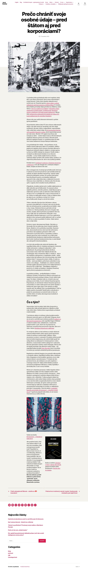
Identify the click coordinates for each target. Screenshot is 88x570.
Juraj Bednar (4, 3)
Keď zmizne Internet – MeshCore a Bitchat (20, 522)
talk (9, 555)
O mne (61, 2)
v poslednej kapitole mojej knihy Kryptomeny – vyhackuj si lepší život (42, 390)
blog (9, 551)
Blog (21, 2)
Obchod (57, 2)
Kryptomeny (69, 2)
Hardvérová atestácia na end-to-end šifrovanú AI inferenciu (25, 519)
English (16, 2)
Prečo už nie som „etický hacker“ (18, 530)
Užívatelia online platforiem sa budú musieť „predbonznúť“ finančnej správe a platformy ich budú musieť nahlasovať (43, 110)
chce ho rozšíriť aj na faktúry (39, 109)
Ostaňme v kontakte (50, 4)
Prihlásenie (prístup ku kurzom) (65, 4)
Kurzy (46, 2)
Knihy (51, 2)
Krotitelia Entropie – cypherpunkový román (33, 2)
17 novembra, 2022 (44, 36)
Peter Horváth (45, 348)
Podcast (41, 4)
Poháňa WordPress (25, 566)
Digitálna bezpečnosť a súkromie (44, 328)
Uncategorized (12, 557)
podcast (10, 553)
